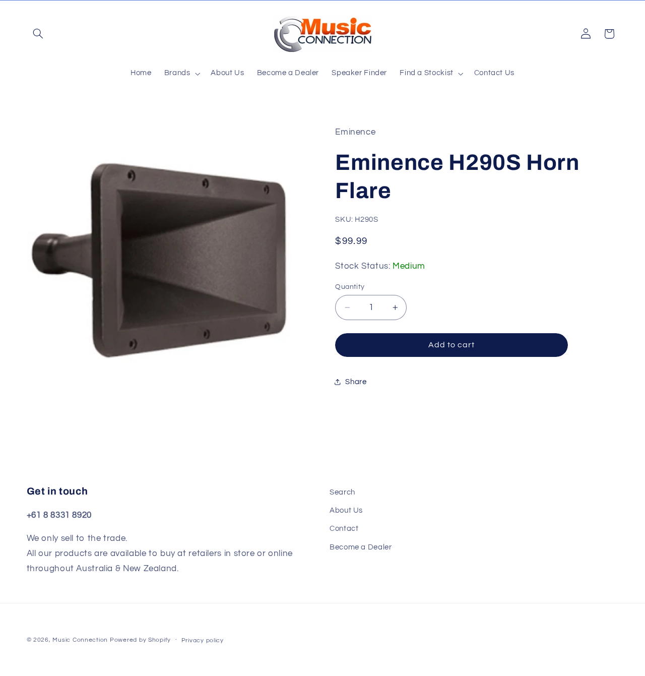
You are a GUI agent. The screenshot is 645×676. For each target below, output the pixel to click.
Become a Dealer (361, 547)
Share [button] (355, 381)
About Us (346, 510)
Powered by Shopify (140, 640)
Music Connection (80, 640)
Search (342, 492)
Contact (344, 529)
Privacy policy (202, 640)
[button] (38, 33)
